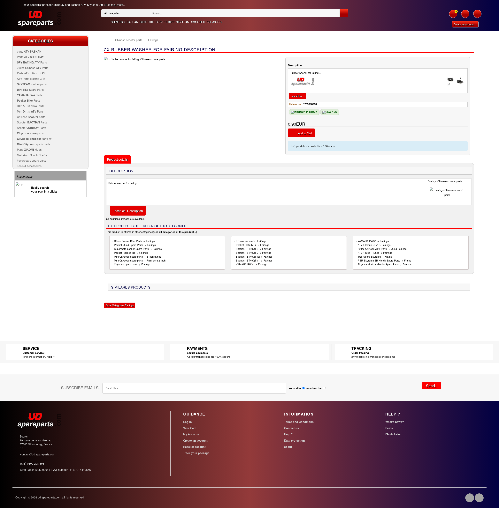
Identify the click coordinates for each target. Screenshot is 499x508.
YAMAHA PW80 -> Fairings (251, 264)
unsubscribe (313, 388)
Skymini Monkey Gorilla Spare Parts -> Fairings (385, 264)
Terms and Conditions (299, 422)
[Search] (344, 13)
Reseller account (194, 447)
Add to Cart (305, 133)
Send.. (431, 385)
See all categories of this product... (175, 232)
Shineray (118, 22)
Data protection (294, 440)
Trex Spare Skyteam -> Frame (375, 256)
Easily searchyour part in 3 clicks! (44, 189)
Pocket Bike (165, 22)
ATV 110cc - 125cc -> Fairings (375, 252)
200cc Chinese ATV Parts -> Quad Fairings (382, 249)
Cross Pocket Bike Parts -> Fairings (134, 241)
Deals (389, 428)
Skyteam (183, 22)
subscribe (295, 388)
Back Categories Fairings (119, 305)
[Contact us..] (477, 15)
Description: (295, 65)
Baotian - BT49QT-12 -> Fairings (254, 256)
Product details (117, 159)
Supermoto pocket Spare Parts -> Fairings (138, 249)
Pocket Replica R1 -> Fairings (131, 252)
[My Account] (465, 15)
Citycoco (214, 22)
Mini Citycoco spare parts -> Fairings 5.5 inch (139, 260)
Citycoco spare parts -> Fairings (132, 264)
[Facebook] (469, 498)
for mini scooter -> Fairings (251, 241)
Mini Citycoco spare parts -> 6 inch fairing (137, 256)
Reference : (295, 104)
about (288, 447)
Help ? (51, 356)
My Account (191, 434)
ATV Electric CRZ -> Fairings (374, 245)
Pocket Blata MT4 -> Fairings (252, 245)
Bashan (132, 22)
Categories (40, 41)
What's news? (394, 422)
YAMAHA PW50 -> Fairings (373, 241)
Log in (187, 422)
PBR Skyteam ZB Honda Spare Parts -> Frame (384, 260)
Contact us (291, 428)
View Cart (189, 428)
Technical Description (128, 211)
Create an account (464, 24)
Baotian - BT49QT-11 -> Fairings (254, 260)
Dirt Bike (147, 22)
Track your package (196, 453)
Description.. (297, 96)
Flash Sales (393, 434)
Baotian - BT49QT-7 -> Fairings (253, 252)
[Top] (108, 40)
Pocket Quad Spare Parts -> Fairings (135, 245)
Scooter (198, 22)
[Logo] (39, 18)
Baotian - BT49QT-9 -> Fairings (253, 249)
